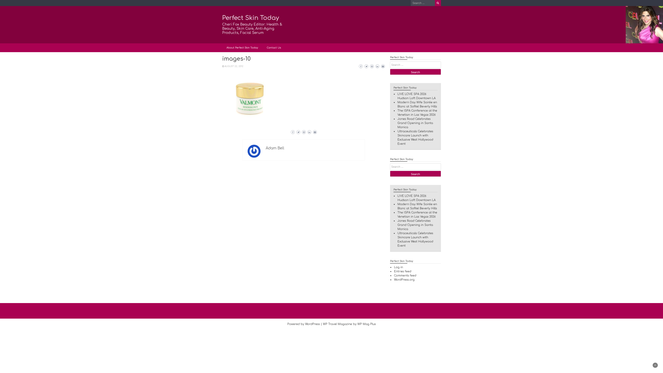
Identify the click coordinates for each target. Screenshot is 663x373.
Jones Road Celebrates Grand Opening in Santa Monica (415, 123)
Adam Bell (275, 148)
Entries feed (402, 271)
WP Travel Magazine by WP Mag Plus (349, 324)
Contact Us (274, 47)
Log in (398, 267)
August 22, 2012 (234, 66)
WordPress (312, 324)
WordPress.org (404, 279)
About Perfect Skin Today (242, 47)
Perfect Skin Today (250, 18)
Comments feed (405, 275)
